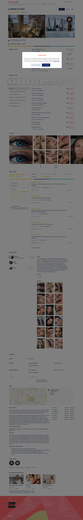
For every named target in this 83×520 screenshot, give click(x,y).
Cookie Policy (56, 61)
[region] (42, 60)
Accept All (46, 65)
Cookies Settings (36, 65)
